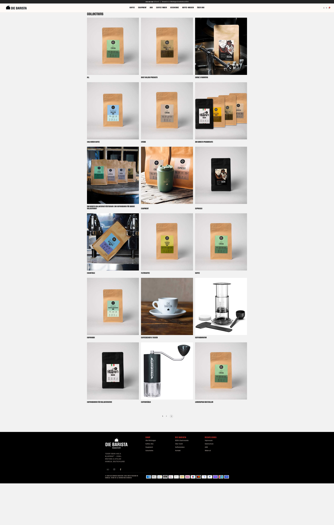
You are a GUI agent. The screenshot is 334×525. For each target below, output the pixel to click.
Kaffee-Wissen (188, 7)
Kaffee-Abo (149, 444)
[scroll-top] (330, 521)
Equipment (142, 7)
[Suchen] (326, 8)
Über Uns (200, 7)
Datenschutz (209, 444)
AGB (206, 447)
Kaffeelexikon (180, 447)
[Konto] (324, 8)
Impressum (208, 440)
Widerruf (208, 450)
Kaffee (132, 7)
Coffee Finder (161, 7)
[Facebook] (120, 469)
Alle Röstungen (151, 440)
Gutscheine (149, 450)
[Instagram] (114, 469)
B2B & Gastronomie (182, 440)
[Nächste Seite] (171, 416)
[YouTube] (108, 469)
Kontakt (177, 450)
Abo (151, 7)
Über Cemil (179, 444)
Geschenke (174, 7)
